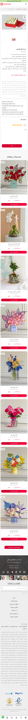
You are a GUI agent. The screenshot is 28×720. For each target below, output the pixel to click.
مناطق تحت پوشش (14, 604)
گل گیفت (24, 9)
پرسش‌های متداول (14, 613)
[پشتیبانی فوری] (12, 572)
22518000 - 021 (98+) (14, 568)
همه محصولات (19, 9)
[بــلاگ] (11, 717)
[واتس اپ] (4, 572)
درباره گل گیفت (14, 601)
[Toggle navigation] (25, 4)
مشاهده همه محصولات (14, 547)
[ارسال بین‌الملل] (25, 717)
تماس (14, 598)
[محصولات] (21, 717)
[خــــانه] (16, 717)
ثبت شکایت (14, 610)
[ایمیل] (24, 572)
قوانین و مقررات (14, 607)
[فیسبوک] (16, 572)
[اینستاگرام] (8, 572)
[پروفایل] (7, 717)
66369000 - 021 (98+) (14, 566)
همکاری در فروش (14, 616)
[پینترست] (20, 572)
